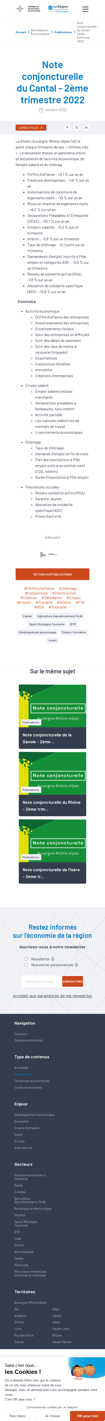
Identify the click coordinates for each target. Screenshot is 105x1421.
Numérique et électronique (32, 1208)
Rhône (57, 1335)
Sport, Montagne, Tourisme (46, 624)
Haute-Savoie (61, 1342)
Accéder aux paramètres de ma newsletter (52, 995)
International (23, 1148)
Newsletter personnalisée (52, 964)
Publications (23, 1074)
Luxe (17, 1239)
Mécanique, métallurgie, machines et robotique (30, 1273)
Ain (16, 1309)
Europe (19, 1141)
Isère (56, 1322)
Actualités (21, 1068)
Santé (18, 1185)
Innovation (21, 1121)
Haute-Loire (60, 1329)
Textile (18, 1258)
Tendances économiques (32, 1081)
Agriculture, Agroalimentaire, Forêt (60, 616)
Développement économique (37, 632)
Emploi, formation (74, 632)
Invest (53, 640)
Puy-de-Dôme (23, 1335)
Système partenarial (28, 1040)
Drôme (19, 1322)
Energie (19, 1192)
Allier (56, 1309)
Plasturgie (21, 1265)
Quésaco (20, 1034)
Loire (18, 1329)
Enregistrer (73, 981)
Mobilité (19, 1215)
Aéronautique (23, 1252)
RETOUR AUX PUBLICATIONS (52, 574)
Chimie (19, 1245)
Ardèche (20, 1316)
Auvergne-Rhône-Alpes (30, 1302)
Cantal (27, 616)
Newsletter (40, 958)
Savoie (19, 1342)
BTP (73, 624)
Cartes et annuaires (28, 1087)
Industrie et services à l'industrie (29, 1177)
